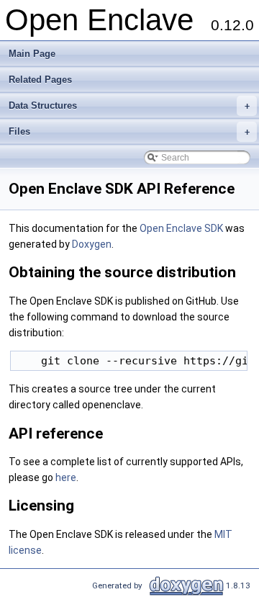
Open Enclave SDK (181, 228)
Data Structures (129, 105)
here (65, 477)
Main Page (32, 53)
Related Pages (40, 79)
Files (129, 131)
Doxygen (92, 244)
